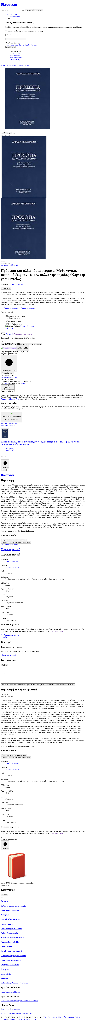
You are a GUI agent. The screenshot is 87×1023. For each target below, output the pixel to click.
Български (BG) (16, 57)
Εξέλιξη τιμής (6, 288)
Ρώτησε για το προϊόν (9, 655)
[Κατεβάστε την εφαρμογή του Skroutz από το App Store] (5, 1009)
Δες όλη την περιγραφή (9, 308)
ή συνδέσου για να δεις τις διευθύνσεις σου (21, 45)
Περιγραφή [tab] (5, 694)
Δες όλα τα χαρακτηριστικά (11, 635)
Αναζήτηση (29, 10)
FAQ (45, 1017)
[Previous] (2, 332)
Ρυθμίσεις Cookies (15, 1019)
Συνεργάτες (6, 901)
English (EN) (14, 53)
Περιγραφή (9, 449)
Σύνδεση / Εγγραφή (12, 16)
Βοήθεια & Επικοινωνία (12, 951)
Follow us (10, 1001)
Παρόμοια (9, 451)
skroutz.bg (28, 1013)
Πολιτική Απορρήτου (66, 1017)
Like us (4, 1001)
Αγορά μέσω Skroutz (10, 919)
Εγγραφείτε (18, 1001)
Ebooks (23, 383)
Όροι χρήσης (52, 1017)
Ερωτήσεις (5, 637)
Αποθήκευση (10, 47)
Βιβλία (6, 383)
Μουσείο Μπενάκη (27, 326)
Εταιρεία (5, 969)
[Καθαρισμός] (23, 10)
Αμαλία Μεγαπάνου (17, 284)
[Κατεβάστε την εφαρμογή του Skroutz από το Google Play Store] (15, 1009)
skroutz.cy (4, 1013)
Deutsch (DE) (15, 59)
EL (6, 49)
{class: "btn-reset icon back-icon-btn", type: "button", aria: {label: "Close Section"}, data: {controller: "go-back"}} (38, 684)
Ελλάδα (8, 18)
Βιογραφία (9, 334)
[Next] (4, 332)
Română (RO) (15, 55)
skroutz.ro (12, 1013)
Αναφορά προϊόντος (8, 425)
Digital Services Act (30, 1019)
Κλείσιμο (4, 665)
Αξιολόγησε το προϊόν (9, 423)
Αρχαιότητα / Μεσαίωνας (23, 334)
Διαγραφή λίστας (23, 65)
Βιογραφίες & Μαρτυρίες (10, 265)
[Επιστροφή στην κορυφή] (2, 897)
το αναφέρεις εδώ (56, 631)
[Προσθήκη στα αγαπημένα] (2, 135)
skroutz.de (20, 1013)
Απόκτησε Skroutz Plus (10, 399)
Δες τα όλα (9, 328)
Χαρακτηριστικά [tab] (7, 696)
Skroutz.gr (9, 4)
